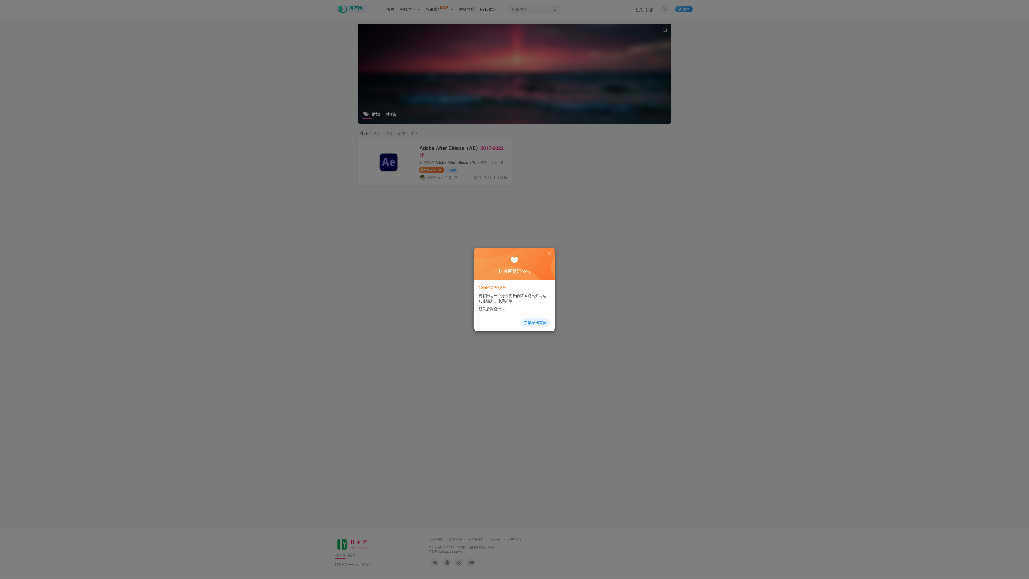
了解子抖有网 (535, 322)
